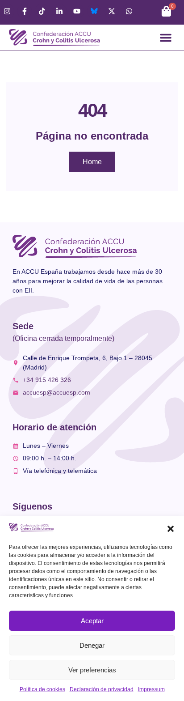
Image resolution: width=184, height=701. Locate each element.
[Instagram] (7, 11)
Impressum (151, 689)
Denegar (92, 645)
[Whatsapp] (129, 11)
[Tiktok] (42, 11)
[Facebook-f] (24, 11)
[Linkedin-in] (59, 11)
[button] (170, 528)
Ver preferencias (92, 670)
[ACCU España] (94, 11)
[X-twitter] (112, 11)
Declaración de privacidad (102, 689)
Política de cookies (42, 689)
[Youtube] (77, 11)
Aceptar (92, 621)
